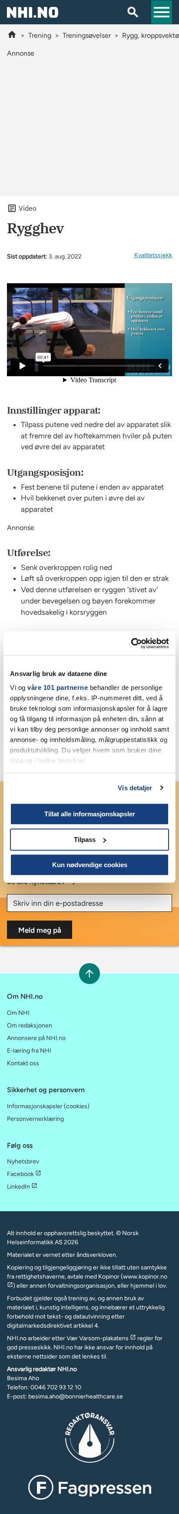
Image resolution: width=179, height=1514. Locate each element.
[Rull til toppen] (89, 973)
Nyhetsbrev (23, 1161)
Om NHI (18, 1013)
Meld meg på (39, 930)
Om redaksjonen (29, 1025)
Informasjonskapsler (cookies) (48, 1106)
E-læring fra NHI (29, 1050)
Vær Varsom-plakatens (97, 1338)
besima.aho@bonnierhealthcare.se (75, 1396)
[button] (161, 12)
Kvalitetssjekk (153, 255)
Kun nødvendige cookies (89, 864)
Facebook (20, 1174)
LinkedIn (18, 1186)
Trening (39, 35)
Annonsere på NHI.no (36, 1038)
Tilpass (85, 839)
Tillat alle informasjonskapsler (89, 814)
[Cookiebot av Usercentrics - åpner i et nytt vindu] (131, 643)
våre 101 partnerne (57, 687)
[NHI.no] (12, 35)
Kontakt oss (23, 1063)
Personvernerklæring (35, 1119)
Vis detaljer (135, 788)
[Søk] (133, 12)
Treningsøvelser (87, 35)
